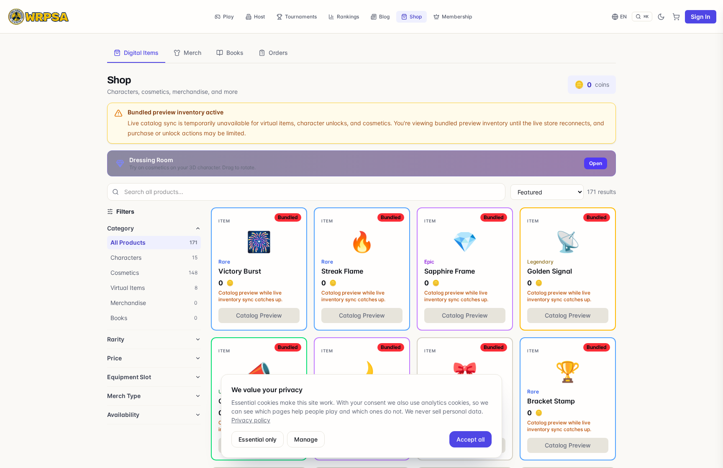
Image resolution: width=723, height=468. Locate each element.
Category (120, 228)
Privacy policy (250, 420)
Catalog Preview (259, 315)
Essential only (257, 439)
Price (114, 358)
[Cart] (676, 16)
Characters (153, 257)
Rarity (115, 339)
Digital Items (141, 52)
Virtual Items (153, 287)
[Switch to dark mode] (661, 16)
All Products (153, 242)
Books (235, 52)
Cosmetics (153, 272)
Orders (278, 52)
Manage (306, 439)
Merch (192, 52)
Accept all (470, 439)
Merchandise (153, 302)
